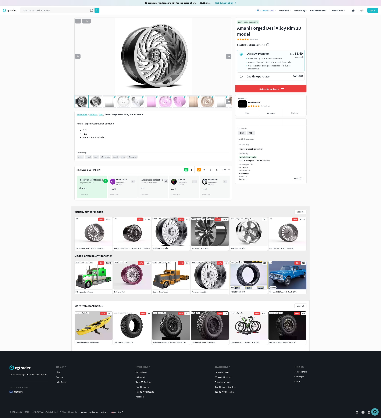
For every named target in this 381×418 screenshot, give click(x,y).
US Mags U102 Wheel (238, 248)
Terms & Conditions (89, 412)
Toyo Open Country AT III (123, 342)
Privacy (104, 412)
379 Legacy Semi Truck (84, 292)
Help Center (61, 382)
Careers (59, 377)
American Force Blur (199, 292)
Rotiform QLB (119, 292)
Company (60, 367)
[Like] (247, 122)
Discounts (139, 396)
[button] (91, 10)
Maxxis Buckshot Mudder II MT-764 (282, 342)
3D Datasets (140, 377)
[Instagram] (369, 412)
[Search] (97, 10)
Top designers (300, 371)
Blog (58, 372)
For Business (141, 372)
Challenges (299, 376)
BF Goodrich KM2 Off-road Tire (203, 342)
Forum (297, 381)
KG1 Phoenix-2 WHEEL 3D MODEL (282, 248)
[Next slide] (228, 56)
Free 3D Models (142, 387)
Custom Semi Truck (160, 292)
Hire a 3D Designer (143, 382)
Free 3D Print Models (144, 391)
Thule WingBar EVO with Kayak (87, 342)
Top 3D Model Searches (225, 387)
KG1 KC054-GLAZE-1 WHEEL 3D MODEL (89, 248)
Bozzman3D (254, 102)
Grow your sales (222, 372)
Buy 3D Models (141, 367)
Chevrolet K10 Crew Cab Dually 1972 (282, 292)
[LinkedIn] (357, 412)
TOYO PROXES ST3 (238, 292)
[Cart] (353, 10)
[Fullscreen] (78, 21)
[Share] (294, 122)
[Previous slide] (78, 56)
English (116, 412)
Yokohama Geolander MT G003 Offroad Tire (169, 342)
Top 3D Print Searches (224, 391)
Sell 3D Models (221, 367)
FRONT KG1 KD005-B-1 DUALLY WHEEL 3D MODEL (133, 248)
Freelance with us (222, 382)
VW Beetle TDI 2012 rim (200, 248)
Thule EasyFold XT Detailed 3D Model (245, 342)
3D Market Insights (223, 377)
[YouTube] (363, 412)
